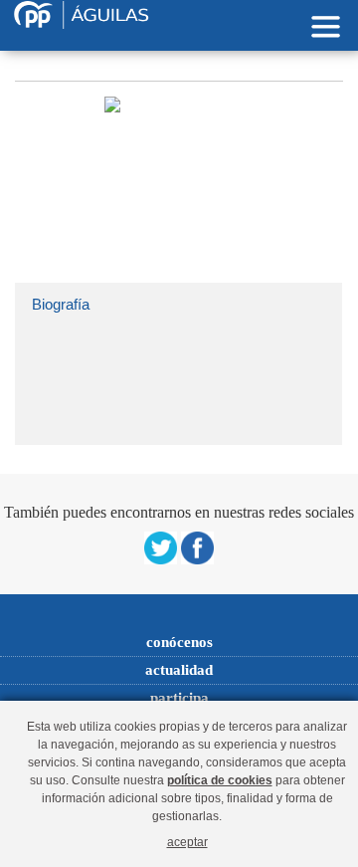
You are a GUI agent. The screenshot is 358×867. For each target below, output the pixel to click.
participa (179, 698)
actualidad (179, 670)
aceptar (187, 841)
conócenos (179, 642)
